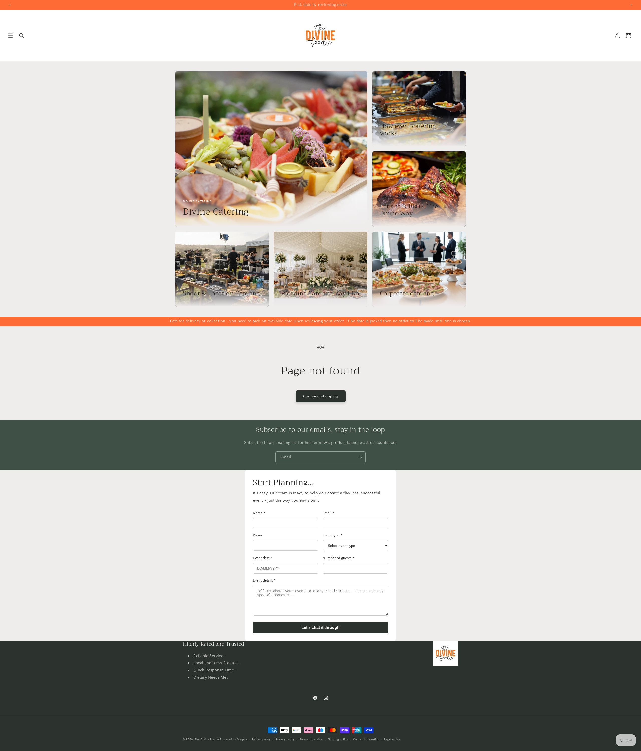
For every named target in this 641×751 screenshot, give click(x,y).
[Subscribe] (359, 457)
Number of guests (338, 558)
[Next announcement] (631, 5)
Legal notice (392, 739)
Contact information (366, 739)
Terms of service (311, 739)
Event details (264, 581)
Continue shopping (320, 396)
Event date (262, 558)
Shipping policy (338, 739)
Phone (258, 535)
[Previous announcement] (9, 5)
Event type (332, 535)
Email (328, 513)
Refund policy (261, 739)
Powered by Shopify (233, 739)
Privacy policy (285, 739)
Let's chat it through (320, 627)
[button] (10, 35)
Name (259, 513)
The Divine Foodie (207, 739)
